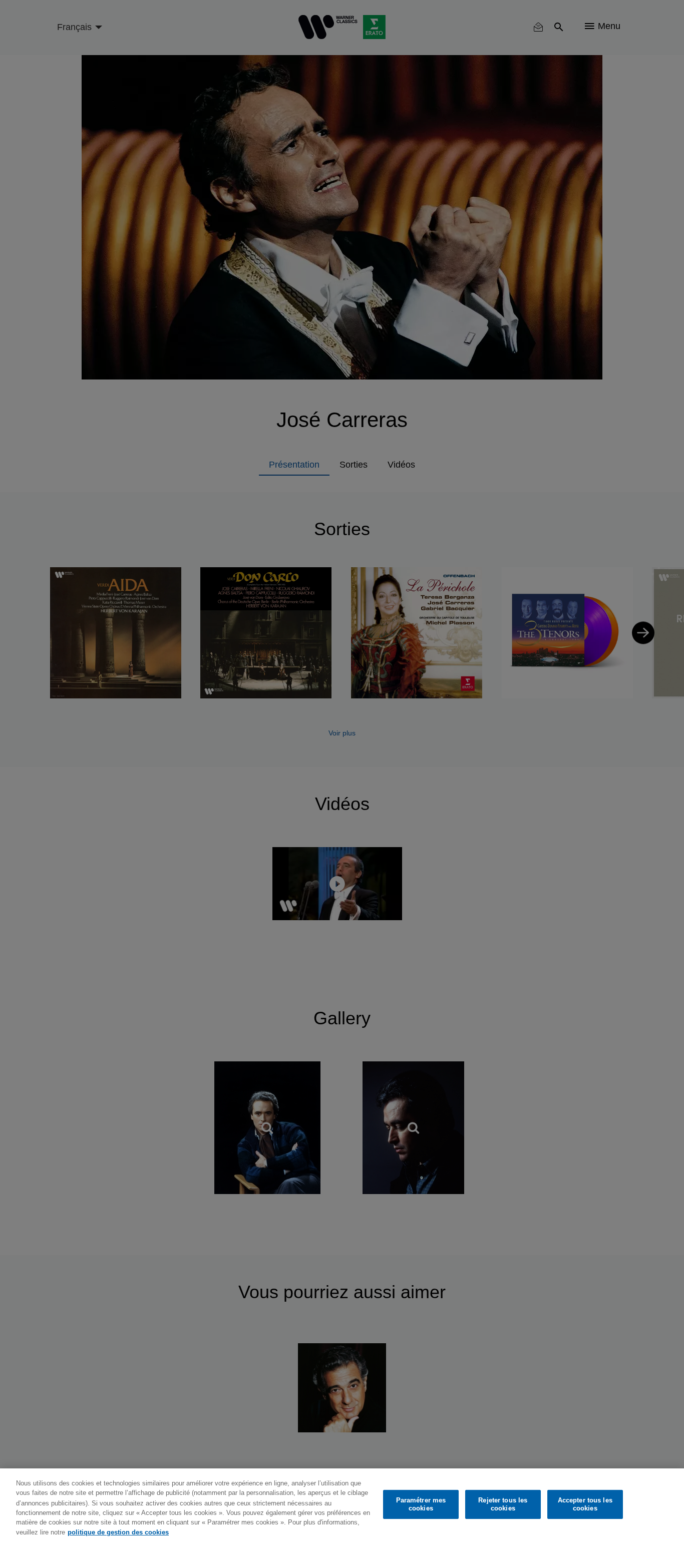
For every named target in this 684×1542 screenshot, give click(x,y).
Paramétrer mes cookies (421, 1504)
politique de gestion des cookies (118, 1531)
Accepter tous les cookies (585, 1504)
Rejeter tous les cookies (502, 1504)
